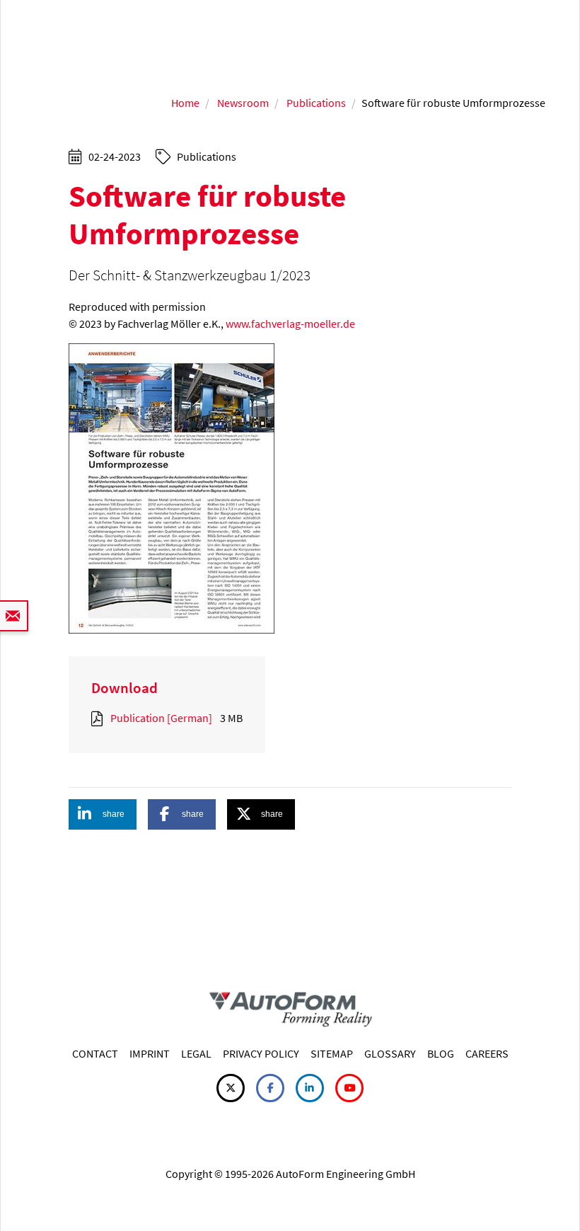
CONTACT (95, 1053)
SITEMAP (332, 1053)
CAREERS (487, 1053)
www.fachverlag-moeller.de (290, 323)
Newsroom (243, 103)
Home (185, 103)
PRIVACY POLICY (261, 1053)
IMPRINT (149, 1053)
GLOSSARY (390, 1053)
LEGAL (196, 1053)
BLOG (440, 1053)
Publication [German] (161, 718)
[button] (103, 814)
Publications (316, 103)
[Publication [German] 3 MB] (99, 718)
